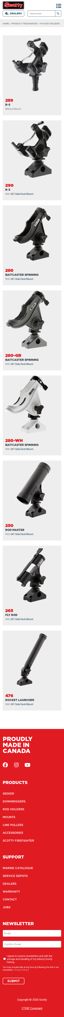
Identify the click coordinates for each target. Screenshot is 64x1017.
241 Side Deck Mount (22, 194)
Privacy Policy (20, 970)
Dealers (16, 13)
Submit (13, 981)
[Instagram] (16, 765)
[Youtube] (27, 765)
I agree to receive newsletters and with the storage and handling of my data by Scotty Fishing (29, 959)
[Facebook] (5, 765)
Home (6, 23)
